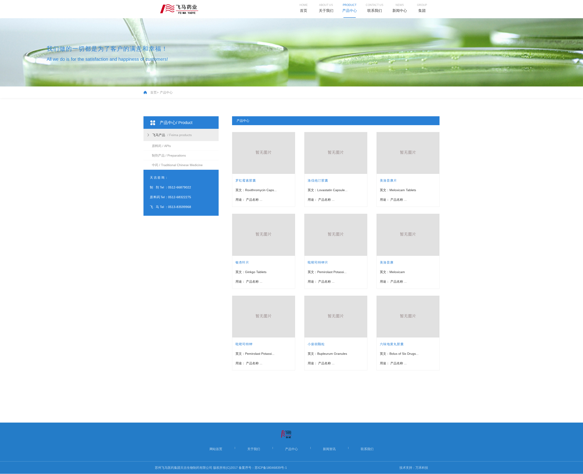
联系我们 (367, 449)
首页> (154, 92)
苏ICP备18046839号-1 (271, 467)
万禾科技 (421, 467)
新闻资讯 (329, 449)
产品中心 (166, 92)
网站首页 (216, 449)
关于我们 (253, 449)
